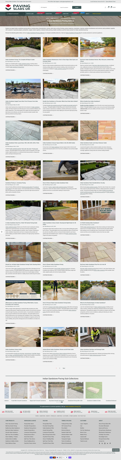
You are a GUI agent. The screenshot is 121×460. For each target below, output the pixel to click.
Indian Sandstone (55, 18)
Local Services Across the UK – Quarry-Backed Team (102, 1)
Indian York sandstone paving (16, 355)
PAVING (37, 415)
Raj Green (22, 353)
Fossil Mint (34, 353)
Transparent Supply (66, 439)
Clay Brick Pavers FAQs (48, 436)
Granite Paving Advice (29, 430)
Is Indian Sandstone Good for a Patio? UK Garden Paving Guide (21, 223)
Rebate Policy (83, 434)
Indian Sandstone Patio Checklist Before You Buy (92, 183)
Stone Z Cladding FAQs (48, 439)
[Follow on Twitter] (102, 443)
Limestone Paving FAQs (48, 432)
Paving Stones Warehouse (105, 430)
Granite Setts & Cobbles (11, 439)
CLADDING (75, 13)
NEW (82, 13)
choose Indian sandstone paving (61, 268)
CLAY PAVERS (65, 415)
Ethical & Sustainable (67, 443)
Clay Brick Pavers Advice (30, 443)
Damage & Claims (66, 436)
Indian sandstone (36, 107)
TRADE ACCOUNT (96, 13)
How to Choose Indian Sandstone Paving (53, 264)
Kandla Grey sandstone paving (54, 105)
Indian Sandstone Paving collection (36, 33)
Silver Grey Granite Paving (12, 423)
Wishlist (82, 428)
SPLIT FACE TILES (82, 415)
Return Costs (83, 432)
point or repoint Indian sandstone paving (58, 187)
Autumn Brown (28, 353)
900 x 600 (24, 148)
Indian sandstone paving (24, 63)
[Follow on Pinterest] (110, 443)
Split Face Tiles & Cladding (12, 434)
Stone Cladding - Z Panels (12, 436)
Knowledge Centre (103, 436)
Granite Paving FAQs (47, 430)
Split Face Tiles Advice (29, 439)
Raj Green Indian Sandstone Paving (100, 65)
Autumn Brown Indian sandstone (59, 353)
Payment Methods (84, 439)
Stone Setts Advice (28, 436)
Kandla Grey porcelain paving (69, 105)
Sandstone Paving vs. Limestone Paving (16, 183)
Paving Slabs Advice (29, 423)
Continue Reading (10, 70)
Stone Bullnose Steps (11, 443)
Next (64, 368)
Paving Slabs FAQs (47, 423)
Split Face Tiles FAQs (48, 441)
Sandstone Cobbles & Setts (12, 441)
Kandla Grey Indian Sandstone (87, 105)
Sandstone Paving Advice (30, 428)
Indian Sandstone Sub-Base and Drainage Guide (92, 349)
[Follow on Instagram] (104, 443)
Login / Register (84, 423)
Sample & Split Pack (66, 432)
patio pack (35, 148)
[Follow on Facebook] (99, 443)
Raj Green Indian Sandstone (12, 430)
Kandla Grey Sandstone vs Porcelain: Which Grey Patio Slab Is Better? (60, 101)
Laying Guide (83, 436)
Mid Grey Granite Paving (11, 426)
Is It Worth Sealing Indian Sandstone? (89, 223)
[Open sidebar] (2, 232)
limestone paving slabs (27, 187)
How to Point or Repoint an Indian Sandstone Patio (55, 183)
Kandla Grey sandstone (108, 190)
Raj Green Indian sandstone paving (88, 268)
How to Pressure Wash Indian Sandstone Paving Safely (57, 302)
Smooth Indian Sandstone (12, 432)
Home (47, 18)
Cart (81, 426)
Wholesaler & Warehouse (105, 432)
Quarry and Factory (103, 428)
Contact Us (101, 441)
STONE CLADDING (73, 415)
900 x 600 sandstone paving (98, 192)
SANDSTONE (49, 13)
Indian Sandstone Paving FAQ (73, 33)
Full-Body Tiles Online (104, 434)
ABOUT (87, 13)
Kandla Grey (17, 353)
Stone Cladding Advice (29, 441)
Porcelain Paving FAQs (48, 426)
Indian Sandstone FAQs (48, 428)
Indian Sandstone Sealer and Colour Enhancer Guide (93, 143)
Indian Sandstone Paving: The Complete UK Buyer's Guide (20, 59)
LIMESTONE (65, 13)
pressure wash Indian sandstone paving (58, 306)
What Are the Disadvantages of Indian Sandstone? (93, 302)
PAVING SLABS (29, 13)
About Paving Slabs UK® (104, 423)
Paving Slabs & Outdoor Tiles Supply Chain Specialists (18, 1)
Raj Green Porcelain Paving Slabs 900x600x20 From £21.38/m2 (13, 453)
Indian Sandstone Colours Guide (14, 349)
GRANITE (58, 13)
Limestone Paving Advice (30, 432)
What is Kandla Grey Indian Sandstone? (90, 101)
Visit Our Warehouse (85, 430)
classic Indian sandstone (99, 270)
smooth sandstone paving (86, 192)
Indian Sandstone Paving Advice (17, 67)
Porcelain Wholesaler (104, 426)
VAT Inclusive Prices (66, 426)
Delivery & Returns (66, 430)
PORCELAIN (40, 13)
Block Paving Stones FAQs (49, 434)
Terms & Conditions (66, 441)
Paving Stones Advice (29, 434)
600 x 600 (29, 148)
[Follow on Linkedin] (107, 443)
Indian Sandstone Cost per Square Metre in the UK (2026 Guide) (59, 143)
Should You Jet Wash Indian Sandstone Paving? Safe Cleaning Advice (23, 264)
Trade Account (83, 441)
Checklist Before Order (67, 434)
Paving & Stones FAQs (104, 439)
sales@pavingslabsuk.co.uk (66, 1)
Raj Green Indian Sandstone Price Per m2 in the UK (93, 264)
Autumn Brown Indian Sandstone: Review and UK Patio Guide (58, 349)
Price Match (64, 428)
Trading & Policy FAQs (67, 423)
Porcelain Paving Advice (30, 426)
